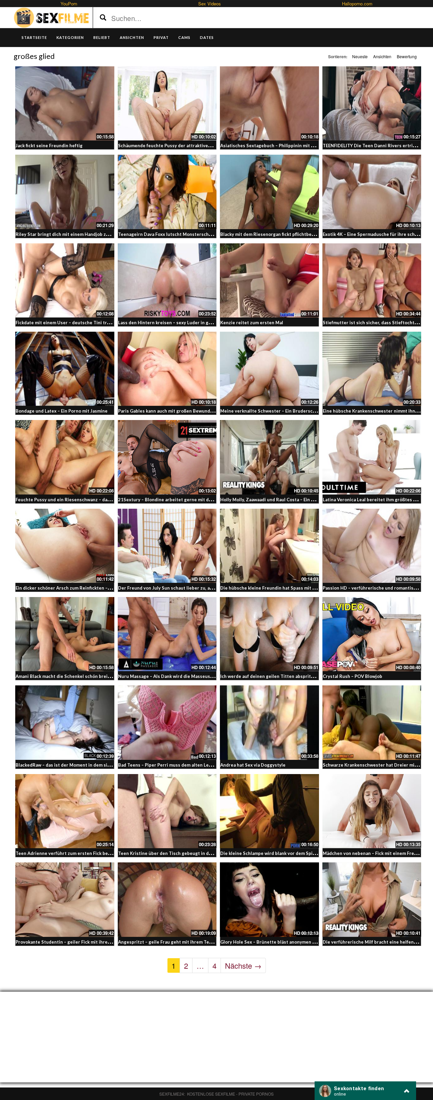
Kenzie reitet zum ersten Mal (251, 322)
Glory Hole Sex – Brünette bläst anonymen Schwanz (275, 942)
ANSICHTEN (132, 37)
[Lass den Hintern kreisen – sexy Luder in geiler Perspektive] (167, 280)
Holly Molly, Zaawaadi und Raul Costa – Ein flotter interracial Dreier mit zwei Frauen (309, 499)
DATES (207, 37)
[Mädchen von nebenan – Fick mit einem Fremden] (371, 811)
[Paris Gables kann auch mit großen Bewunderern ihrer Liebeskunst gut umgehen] (167, 369)
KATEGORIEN (70, 37)
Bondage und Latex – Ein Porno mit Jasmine (62, 411)
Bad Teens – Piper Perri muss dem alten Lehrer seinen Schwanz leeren (193, 765)
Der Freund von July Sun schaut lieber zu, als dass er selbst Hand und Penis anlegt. (206, 588)
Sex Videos (209, 3)
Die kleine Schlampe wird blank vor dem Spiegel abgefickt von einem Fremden (303, 853)
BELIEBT (101, 37)
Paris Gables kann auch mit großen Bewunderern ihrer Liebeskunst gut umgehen (204, 411)
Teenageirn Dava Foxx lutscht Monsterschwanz (169, 234)
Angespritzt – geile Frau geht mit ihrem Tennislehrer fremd (182, 942)
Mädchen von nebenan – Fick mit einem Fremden (374, 853)
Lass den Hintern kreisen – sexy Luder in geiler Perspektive (182, 322)
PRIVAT (161, 37)
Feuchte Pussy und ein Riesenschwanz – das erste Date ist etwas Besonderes (99, 499)
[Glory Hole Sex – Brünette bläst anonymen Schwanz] (269, 899)
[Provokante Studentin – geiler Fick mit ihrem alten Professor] (64, 899)
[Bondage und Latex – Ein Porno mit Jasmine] (64, 369)
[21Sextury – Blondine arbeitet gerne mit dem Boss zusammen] (167, 457)
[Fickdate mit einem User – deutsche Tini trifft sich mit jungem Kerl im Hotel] (64, 280)
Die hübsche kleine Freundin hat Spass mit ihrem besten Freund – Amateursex (304, 588)
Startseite (34, 37)
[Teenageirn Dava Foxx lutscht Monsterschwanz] (167, 192)
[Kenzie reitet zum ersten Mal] (269, 280)
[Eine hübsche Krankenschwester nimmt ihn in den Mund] (371, 369)
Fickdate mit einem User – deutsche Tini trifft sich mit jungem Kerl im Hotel (97, 322)
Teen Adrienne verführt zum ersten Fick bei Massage (72, 853)
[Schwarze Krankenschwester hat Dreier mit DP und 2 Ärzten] (371, 722)
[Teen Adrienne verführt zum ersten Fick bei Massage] (64, 811)
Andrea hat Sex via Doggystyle (253, 765)
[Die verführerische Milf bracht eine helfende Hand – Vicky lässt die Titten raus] (371, 899)
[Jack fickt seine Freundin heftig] (64, 103)
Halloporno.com (357, 3)
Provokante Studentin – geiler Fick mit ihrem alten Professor (81, 942)
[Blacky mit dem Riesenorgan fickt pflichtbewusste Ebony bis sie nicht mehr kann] (269, 192)
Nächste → (243, 965)
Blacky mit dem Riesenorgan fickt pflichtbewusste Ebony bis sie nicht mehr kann (305, 234)
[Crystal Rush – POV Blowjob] (371, 634)
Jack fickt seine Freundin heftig (49, 145)
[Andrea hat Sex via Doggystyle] (269, 722)
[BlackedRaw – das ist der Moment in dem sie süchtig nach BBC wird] (64, 722)
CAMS (184, 37)
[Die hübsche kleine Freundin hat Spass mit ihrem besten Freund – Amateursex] (269, 546)
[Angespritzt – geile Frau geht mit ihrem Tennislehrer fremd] (167, 899)
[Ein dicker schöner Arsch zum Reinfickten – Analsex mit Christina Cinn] (64, 546)
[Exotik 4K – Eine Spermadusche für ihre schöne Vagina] (371, 192)
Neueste (360, 56)
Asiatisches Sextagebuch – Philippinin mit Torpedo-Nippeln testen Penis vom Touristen (314, 145)
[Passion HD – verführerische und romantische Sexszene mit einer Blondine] (371, 546)
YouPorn (69, 3)
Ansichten (382, 56)
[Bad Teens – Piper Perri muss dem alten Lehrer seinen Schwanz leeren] (167, 722)
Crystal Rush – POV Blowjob (352, 676)
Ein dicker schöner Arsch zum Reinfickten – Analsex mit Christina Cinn (90, 588)
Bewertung (407, 56)
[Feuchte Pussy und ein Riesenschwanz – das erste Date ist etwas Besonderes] (64, 457)
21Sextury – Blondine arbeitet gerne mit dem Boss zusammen (184, 499)
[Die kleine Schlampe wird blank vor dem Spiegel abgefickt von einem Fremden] (269, 811)
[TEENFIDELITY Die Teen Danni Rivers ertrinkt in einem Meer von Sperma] (371, 103)
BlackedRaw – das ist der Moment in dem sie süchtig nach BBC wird (87, 765)
